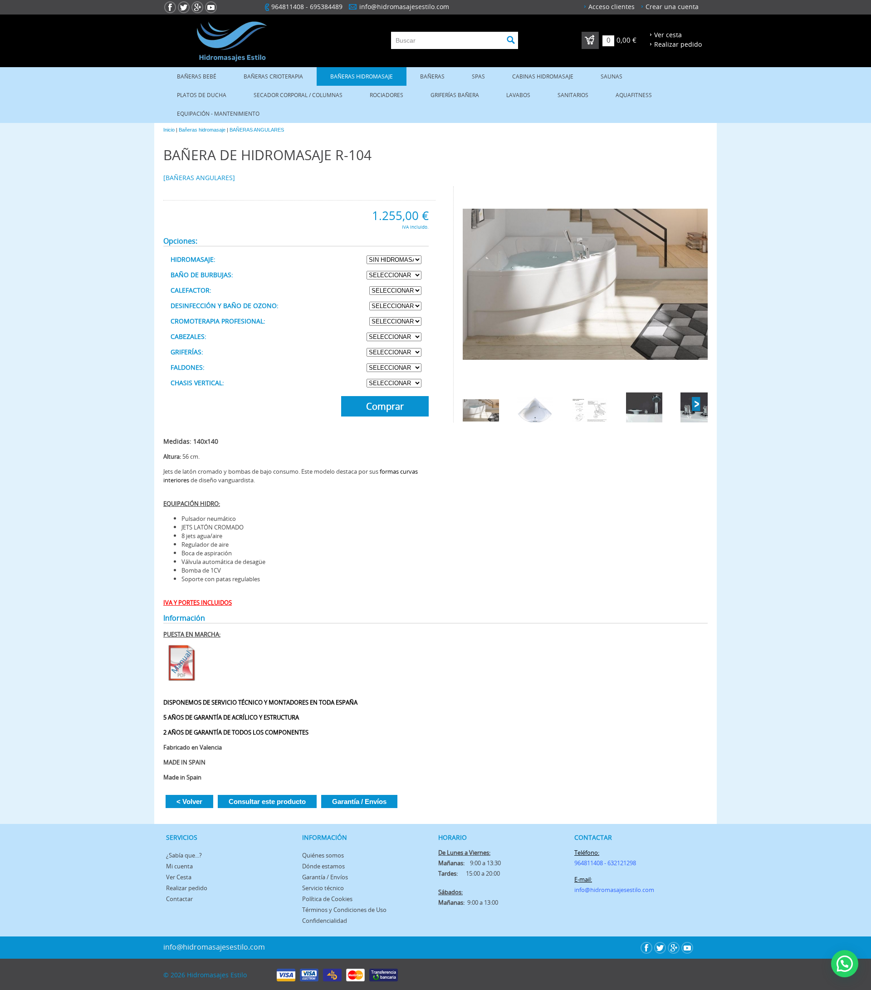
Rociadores (386, 95)
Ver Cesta (178, 877)
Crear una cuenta (672, 6)
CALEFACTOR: (191, 290)
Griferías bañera (455, 95)
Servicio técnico (323, 888)
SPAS (478, 76)
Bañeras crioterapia (273, 76)
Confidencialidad (324, 920)
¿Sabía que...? (184, 855)
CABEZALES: (188, 336)
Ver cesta (668, 34)
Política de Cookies (327, 899)
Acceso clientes (611, 6)
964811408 (287, 6)
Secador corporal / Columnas (298, 95)
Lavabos (518, 95)
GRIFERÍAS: (187, 352)
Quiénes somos (323, 855)
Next (696, 404)
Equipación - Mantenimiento (218, 114)
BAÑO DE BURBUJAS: (202, 274)
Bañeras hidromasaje (361, 76)
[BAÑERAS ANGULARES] (199, 177)
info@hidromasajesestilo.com (404, 6)
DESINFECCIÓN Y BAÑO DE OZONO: (225, 305)
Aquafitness (634, 95)
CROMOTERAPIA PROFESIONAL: (218, 321)
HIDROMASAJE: (193, 259)
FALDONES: (188, 367)
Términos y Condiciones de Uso (344, 910)
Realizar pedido (678, 44)
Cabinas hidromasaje (542, 76)
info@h (584, 890)
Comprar (385, 406)
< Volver (189, 801)
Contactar (179, 899)
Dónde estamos (323, 866)
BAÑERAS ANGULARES (257, 129)
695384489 (326, 6)
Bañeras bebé (196, 76)
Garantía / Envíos (359, 801)
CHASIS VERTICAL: (197, 382)
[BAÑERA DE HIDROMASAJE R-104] (585, 285)
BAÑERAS (432, 76)
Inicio (169, 129)
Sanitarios (573, 95)
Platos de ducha (201, 95)
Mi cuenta (179, 866)
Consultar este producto (267, 801)
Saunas (611, 76)
